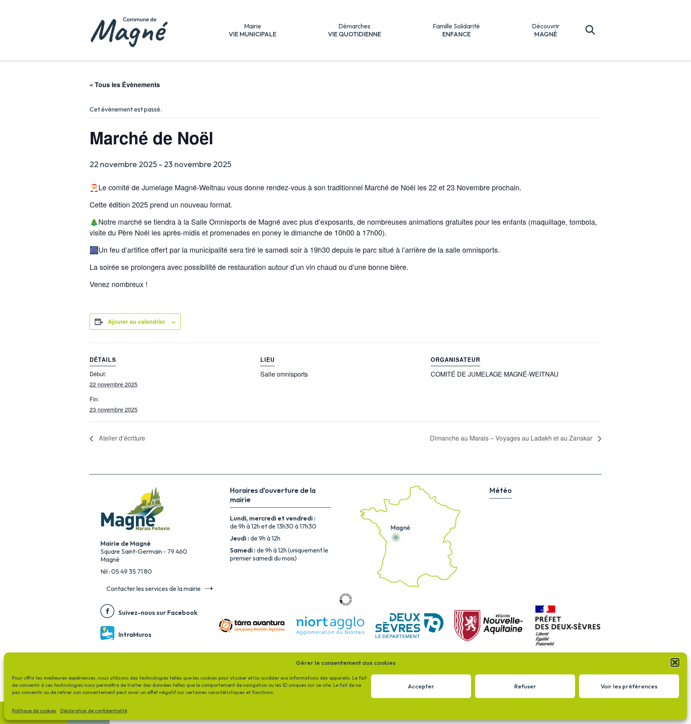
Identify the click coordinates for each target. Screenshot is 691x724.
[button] (675, 662)
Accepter (421, 686)
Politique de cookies (34, 711)
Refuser (525, 686)
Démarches (354, 30)
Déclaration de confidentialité (93, 711)
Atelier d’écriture (121, 438)
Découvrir (545, 30)
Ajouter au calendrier (136, 321)
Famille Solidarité (456, 30)
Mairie (252, 30)
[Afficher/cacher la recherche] (590, 30)
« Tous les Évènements (125, 84)
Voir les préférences (629, 686)
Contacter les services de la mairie (153, 588)
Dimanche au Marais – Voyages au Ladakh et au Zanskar (512, 438)
